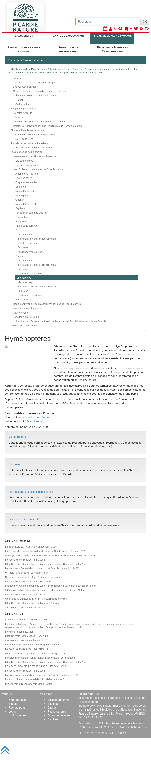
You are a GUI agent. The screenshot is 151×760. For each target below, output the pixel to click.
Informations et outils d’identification (37, 238)
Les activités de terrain (27, 164)
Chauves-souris (23, 177)
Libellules (20, 186)
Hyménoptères (23, 277)
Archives (53, 719)
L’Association (24, 35)
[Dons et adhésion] (115, 28)
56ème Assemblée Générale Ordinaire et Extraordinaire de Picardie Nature (45, 590)
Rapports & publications (23, 108)
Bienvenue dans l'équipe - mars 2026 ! (25, 594)
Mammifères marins (25, 191)
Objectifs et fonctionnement (25, 325)
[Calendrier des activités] (105, 28)
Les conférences (24, 160)
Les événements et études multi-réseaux (34, 156)
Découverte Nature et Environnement (112, 49)
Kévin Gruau (34, 421)
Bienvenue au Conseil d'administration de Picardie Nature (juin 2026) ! (42, 568)
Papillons (20, 208)
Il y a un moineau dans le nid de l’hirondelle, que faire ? (34, 679)
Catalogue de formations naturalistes (32, 147)
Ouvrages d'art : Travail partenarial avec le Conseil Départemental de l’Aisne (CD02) (50, 555)
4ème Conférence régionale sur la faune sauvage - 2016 (35, 653)
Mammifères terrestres (27, 203)
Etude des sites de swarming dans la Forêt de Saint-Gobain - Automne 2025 (45, 551)
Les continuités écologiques (26, 308)
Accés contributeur (59, 715)
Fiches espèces (28, 243)
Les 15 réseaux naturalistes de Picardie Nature (38, 169)
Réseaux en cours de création (31, 212)
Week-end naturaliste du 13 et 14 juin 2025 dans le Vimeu (36, 598)
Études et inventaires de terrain (27, 130)
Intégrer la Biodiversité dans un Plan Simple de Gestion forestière (48, 125)
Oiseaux (19, 199)
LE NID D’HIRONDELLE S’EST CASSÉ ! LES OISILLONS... (36, 666)
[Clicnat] (120, 28)
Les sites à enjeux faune (26, 316)
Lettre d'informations (17, 713)
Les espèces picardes (24, 86)
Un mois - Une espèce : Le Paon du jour (26, 572)
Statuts (13, 703)
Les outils (16, 78)
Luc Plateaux (44, 417)
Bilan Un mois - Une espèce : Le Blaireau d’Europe (32, 603)
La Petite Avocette (22, 112)
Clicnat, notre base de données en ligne (34, 82)
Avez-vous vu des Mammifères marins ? (26, 607)
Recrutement (17, 707)
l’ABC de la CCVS (24, 138)
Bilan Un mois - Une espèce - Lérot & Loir (27, 635)
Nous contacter (18, 700)
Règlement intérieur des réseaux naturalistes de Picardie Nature (47, 303)
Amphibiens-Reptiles (26, 173)
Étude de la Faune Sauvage (112, 35)
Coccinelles (21, 217)
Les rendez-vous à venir (30, 251)
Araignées (20, 221)
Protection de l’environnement (68, 49)
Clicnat (19, 99)
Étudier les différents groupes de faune (36, 95)
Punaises (20, 256)
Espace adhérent (58, 700)
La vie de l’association (68, 35)
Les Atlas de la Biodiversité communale (34, 134)
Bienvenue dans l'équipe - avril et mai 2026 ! (28, 581)
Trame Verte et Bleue (26, 225)
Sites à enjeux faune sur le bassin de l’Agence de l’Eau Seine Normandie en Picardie (60, 321)
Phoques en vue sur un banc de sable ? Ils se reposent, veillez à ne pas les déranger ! (51, 585)
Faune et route (57, 711)
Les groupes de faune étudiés (26, 151)
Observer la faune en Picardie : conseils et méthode (40, 91)
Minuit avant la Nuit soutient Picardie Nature (28, 683)
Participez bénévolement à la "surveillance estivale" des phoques (40, 657)
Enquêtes (23, 247)
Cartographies (23, 104)
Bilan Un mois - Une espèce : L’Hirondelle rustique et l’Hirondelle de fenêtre (45, 563)
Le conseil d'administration (19, 631)
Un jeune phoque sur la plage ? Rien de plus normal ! (33, 577)
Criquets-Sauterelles (26, 182)
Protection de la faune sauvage (24, 49)
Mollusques (21, 195)
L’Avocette (18, 117)
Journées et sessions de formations (29, 143)
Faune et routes (21, 312)
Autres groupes (23, 299)
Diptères (19, 230)
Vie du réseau (25, 234)
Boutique (53, 703)
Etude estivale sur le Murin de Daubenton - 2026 (31, 546)
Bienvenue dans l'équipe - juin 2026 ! (25, 559)
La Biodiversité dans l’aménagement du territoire (39, 121)
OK (145, 21)
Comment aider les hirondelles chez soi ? (27, 619)
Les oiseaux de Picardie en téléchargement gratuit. (32, 644)
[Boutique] (126, 28)
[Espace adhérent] (110, 28)
